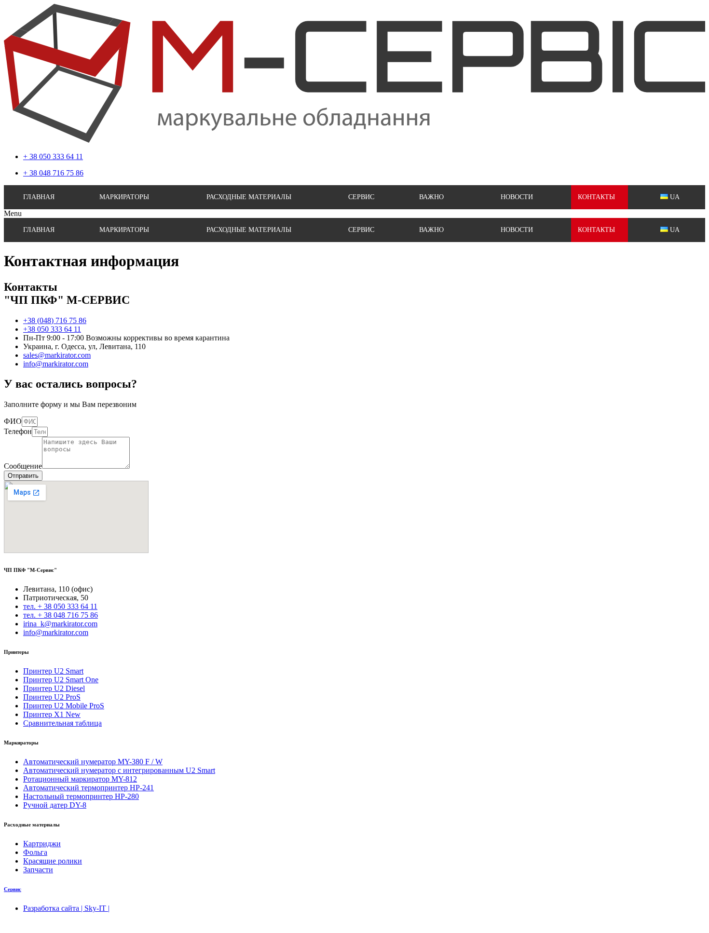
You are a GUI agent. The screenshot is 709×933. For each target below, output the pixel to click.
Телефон (18, 431)
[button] (354, 213)
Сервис (12, 889)
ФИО (13, 421)
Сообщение (23, 466)
